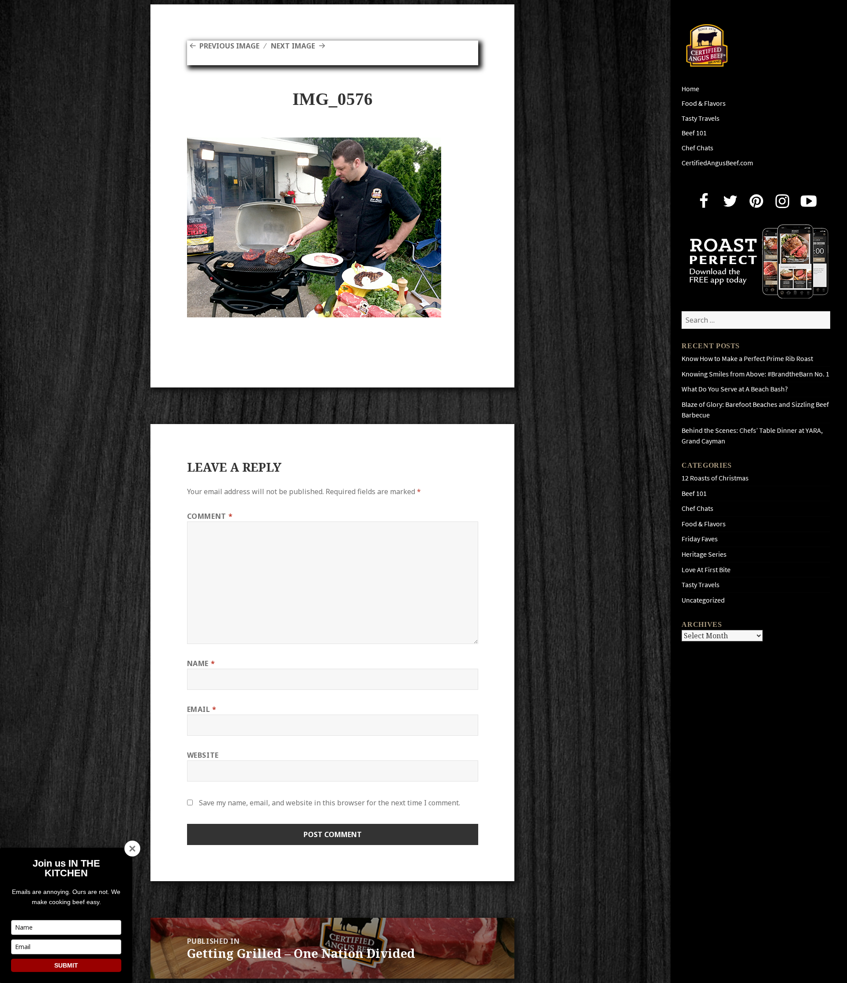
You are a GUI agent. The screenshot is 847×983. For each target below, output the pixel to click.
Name (201, 663)
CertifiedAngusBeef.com (717, 163)
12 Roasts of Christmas (715, 478)
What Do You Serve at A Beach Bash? (735, 389)
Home (690, 88)
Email (202, 709)
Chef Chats (697, 148)
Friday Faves (700, 539)
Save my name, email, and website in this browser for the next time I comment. (329, 803)
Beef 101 (694, 133)
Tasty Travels (701, 118)
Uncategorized (703, 600)
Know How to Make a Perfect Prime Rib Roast (747, 358)
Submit (66, 965)
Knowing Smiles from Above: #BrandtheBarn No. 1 (755, 374)
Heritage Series (704, 554)
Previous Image (229, 46)
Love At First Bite (706, 569)
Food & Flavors (704, 103)
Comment (210, 516)
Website (203, 755)
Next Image (293, 46)
